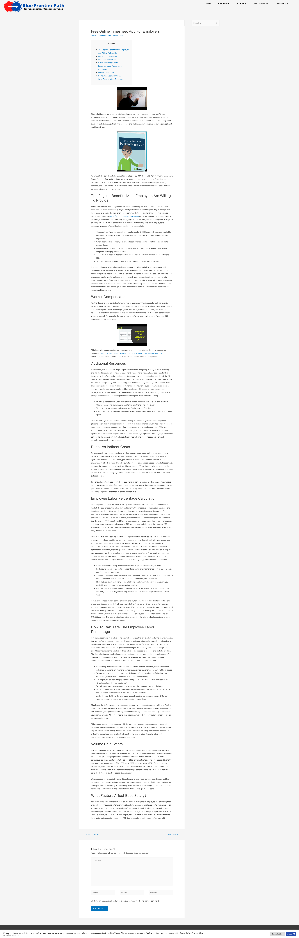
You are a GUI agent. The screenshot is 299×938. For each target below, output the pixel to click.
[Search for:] (205, 23)
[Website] (161, 893)
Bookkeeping (112, 35)
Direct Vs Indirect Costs (108, 63)
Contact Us (281, 4)
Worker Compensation (107, 56)
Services (240, 4)
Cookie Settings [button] (277, 934)
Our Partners (260, 4)
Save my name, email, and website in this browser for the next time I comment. (126, 901)
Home (208, 4)
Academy (223, 4)
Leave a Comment (98, 35)
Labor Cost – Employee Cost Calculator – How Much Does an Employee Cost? (132, 353)
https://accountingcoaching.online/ (124, 216)
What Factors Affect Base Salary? (112, 79)
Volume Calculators (106, 72)
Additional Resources (107, 59)
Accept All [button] (291, 934)
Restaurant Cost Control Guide (111, 76)
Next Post (173, 834)
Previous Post (92, 834)
